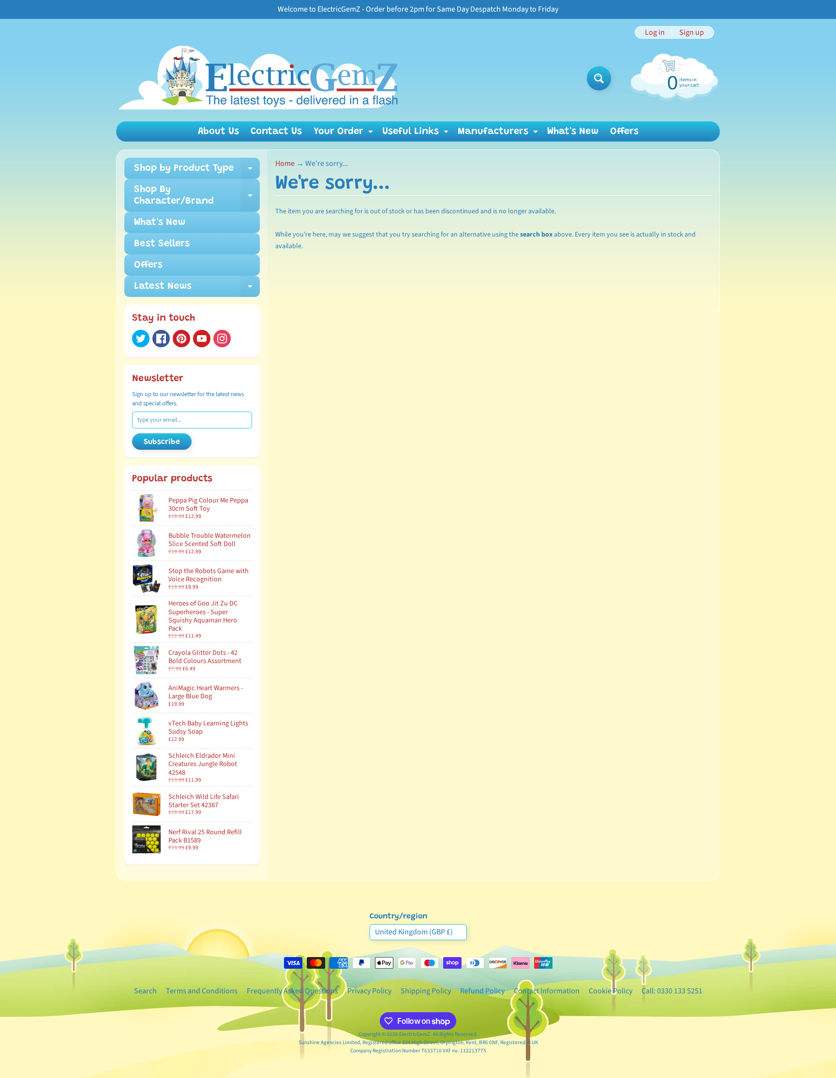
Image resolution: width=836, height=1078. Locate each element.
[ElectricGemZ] (257, 78)
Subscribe (162, 442)
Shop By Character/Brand (197, 196)
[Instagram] (222, 338)
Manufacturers (499, 134)
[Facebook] (161, 338)
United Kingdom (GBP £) (414, 932)
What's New (572, 131)
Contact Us (276, 131)
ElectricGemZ (414, 1034)
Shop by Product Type (197, 171)
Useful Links (416, 134)
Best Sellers (162, 244)
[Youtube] (201, 338)
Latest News (197, 289)
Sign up (691, 32)
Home (285, 163)
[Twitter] (140, 338)
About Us (218, 131)
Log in (655, 32)
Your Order (344, 134)
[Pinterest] (181, 338)
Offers (624, 131)
